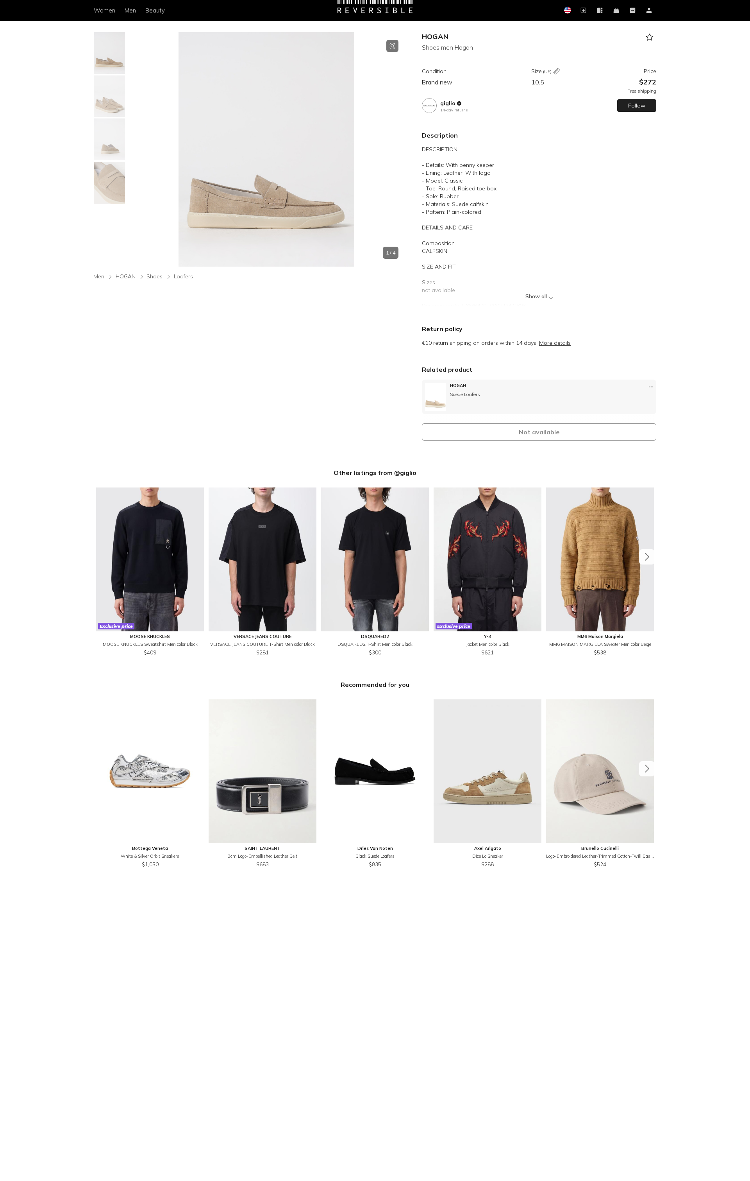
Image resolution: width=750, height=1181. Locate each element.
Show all (536, 296)
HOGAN (435, 36)
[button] (266, 149)
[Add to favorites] (649, 37)
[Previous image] (134, 149)
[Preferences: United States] (566, 10)
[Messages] (632, 10)
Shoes (154, 276)
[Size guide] (556, 71)
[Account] (648, 10)
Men (130, 10)
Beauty (155, 10)
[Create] (583, 10)
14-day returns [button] (454, 110)
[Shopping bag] (616, 10)
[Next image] (398, 149)
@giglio (405, 473)
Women (104, 10)
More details (555, 342)
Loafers (183, 276)
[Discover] (599, 10)
